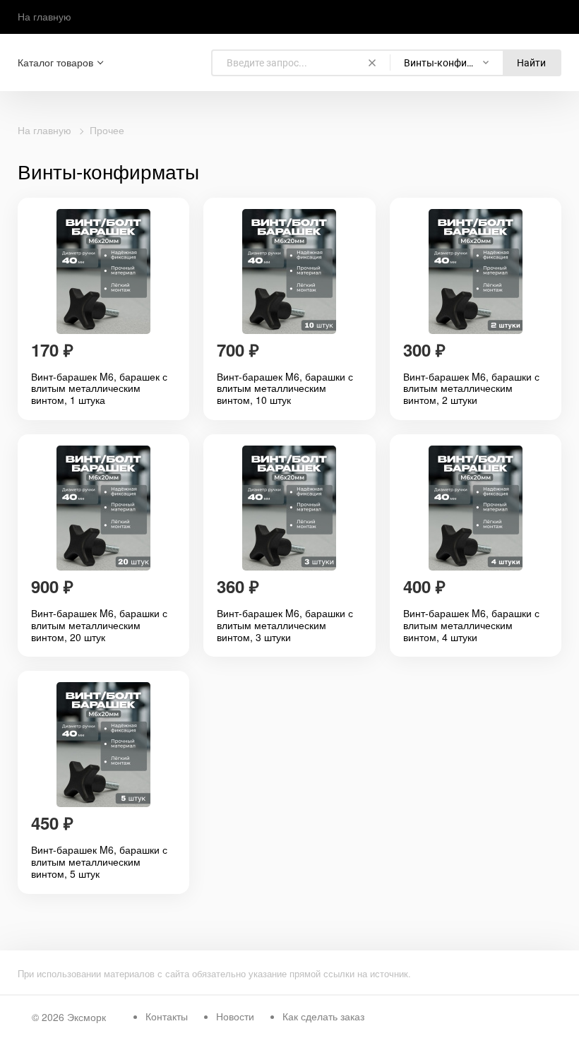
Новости (235, 1016)
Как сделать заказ (323, 1016)
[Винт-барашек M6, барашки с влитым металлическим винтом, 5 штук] (103, 744)
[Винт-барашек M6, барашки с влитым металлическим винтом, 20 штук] (103, 508)
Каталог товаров (55, 62)
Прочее (107, 130)
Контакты (166, 1016)
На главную (44, 16)
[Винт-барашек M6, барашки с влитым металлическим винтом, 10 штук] (289, 271)
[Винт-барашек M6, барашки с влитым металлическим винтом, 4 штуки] (475, 508)
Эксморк (86, 1017)
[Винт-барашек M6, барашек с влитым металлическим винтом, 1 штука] (103, 271)
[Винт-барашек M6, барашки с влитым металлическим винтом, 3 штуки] (289, 508)
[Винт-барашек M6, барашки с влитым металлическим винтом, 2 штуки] (475, 271)
